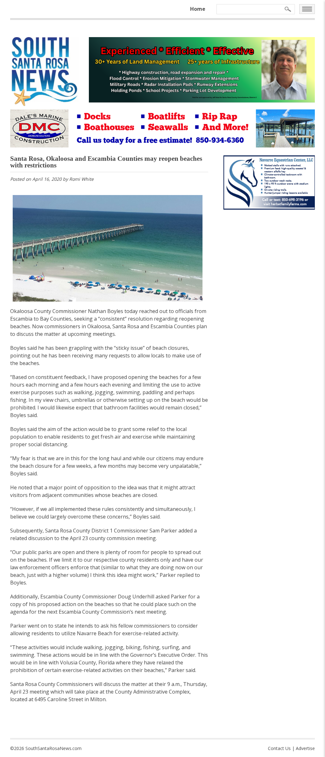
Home (197, 8)
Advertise (305, 748)
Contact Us (279, 748)
